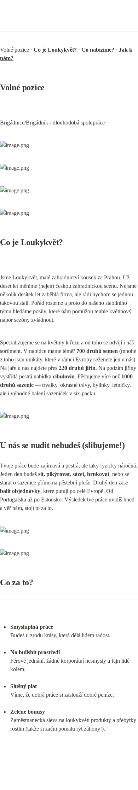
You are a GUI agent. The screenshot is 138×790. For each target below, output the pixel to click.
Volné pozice (14, 50)
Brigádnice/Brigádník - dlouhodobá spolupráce (52, 123)
